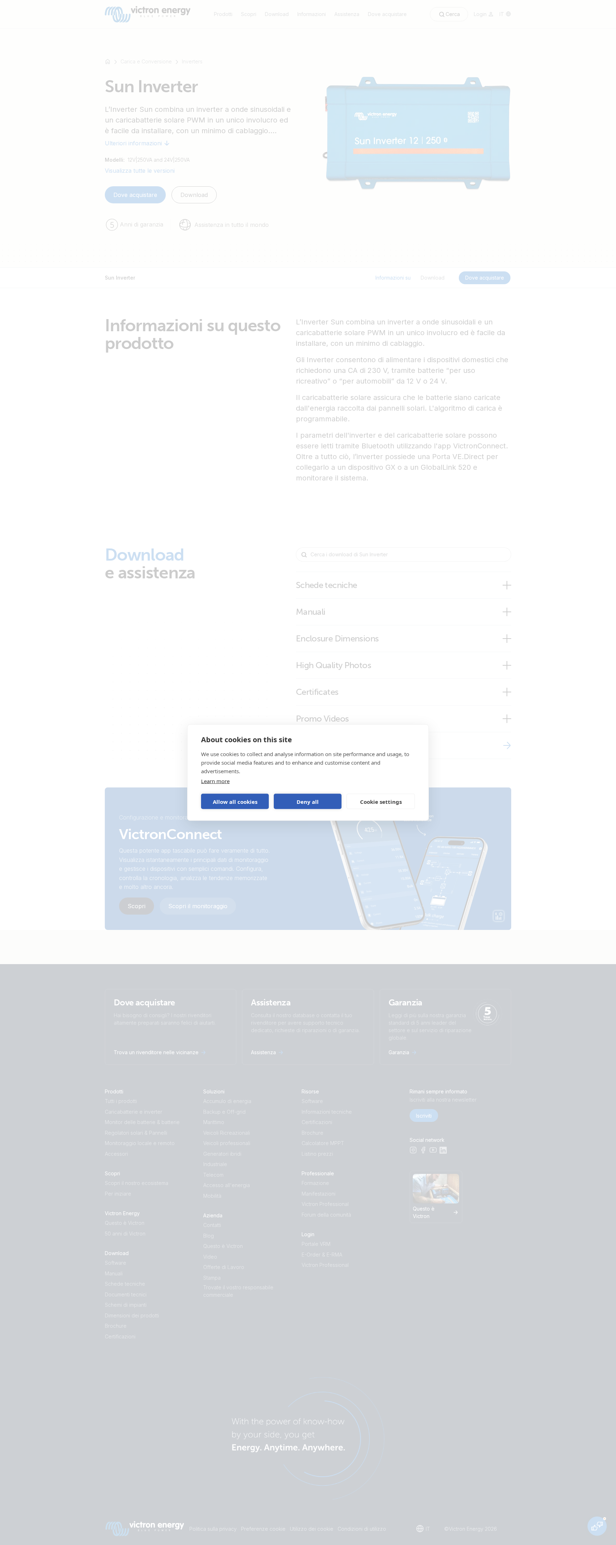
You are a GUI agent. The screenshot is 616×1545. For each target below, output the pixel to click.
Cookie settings (381, 801)
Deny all (308, 801)
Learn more (215, 781)
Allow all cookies (235, 801)
